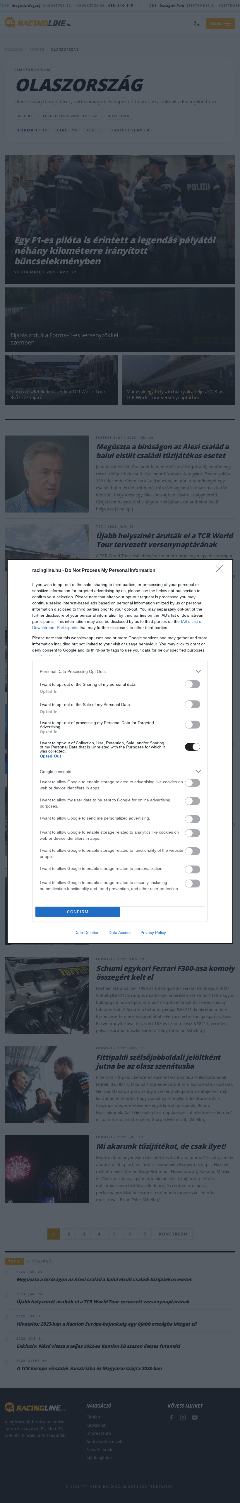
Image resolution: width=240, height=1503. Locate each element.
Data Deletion (87, 932)
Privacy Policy (153, 932)
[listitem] (120, 671)
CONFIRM (78, 912)
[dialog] (120, 751)
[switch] (192, 684)
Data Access (120, 932)
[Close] (221, 570)
